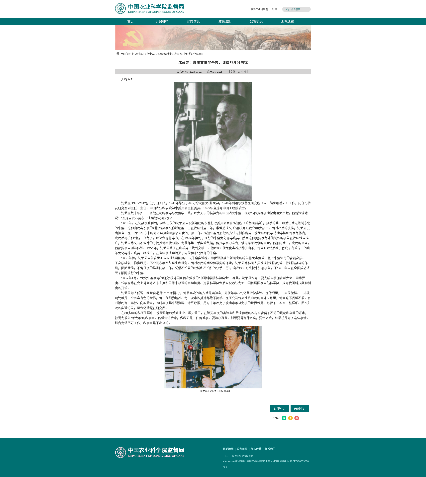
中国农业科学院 (259, 9)
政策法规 (224, 21)
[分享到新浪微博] (296, 418)
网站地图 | (229, 448)
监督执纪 (256, 21)
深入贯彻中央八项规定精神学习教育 (159, 53)
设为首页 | (243, 448)
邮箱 (274, 9)
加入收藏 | (257, 448)
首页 (130, 21)
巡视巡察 (287, 21)
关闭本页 (300, 408)
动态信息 (193, 21)
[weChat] (284, 418)
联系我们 (270, 448)
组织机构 (162, 21)
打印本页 (279, 408)
